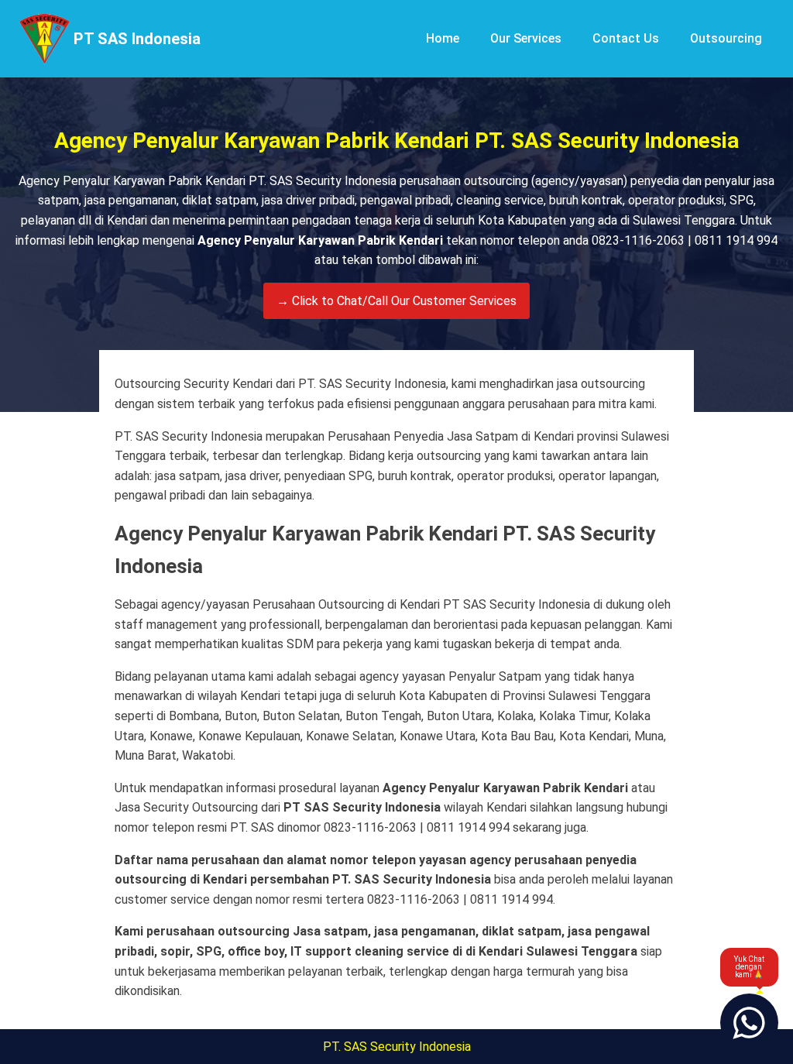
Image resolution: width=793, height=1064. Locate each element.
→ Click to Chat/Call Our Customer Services (396, 300)
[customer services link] (749, 1023)
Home (442, 38)
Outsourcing (726, 38)
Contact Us (625, 38)
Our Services (525, 38)
